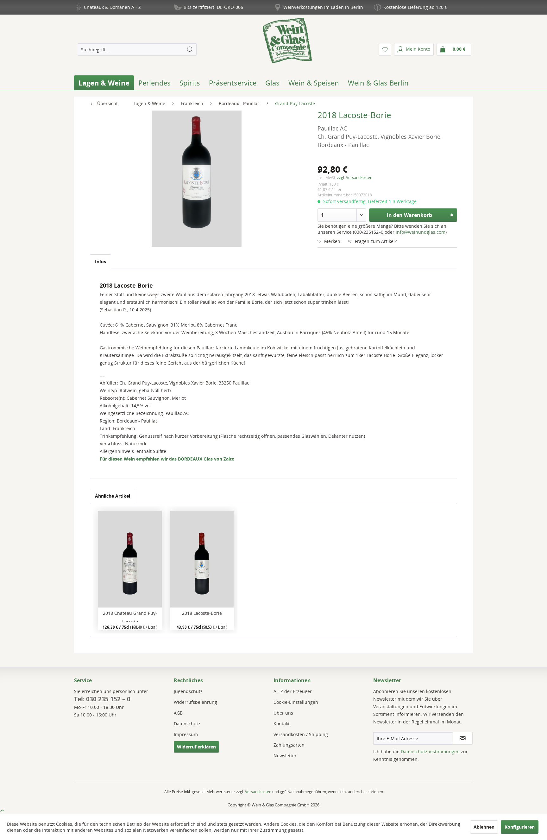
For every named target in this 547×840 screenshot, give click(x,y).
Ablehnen (484, 827)
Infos (100, 261)
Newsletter (285, 756)
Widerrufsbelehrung (195, 702)
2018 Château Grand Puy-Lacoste (130, 616)
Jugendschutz (188, 691)
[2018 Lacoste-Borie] (202, 559)
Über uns (283, 713)
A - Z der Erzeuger (293, 691)
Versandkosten (258, 791)
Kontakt (282, 724)
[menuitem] (137, 49)
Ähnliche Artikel (112, 496)
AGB (178, 713)
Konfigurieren (520, 827)
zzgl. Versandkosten (354, 177)
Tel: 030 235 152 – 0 (102, 699)
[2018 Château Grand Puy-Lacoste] (130, 559)
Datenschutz (187, 724)
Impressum (186, 734)
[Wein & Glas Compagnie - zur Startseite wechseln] (287, 40)
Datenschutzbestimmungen (430, 751)
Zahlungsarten (289, 745)
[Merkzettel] (385, 49)
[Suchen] (190, 49)
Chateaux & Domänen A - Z (112, 7)
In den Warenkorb (409, 215)
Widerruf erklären (196, 747)
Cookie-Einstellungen (296, 702)
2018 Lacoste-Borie (202, 613)
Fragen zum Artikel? (375, 241)
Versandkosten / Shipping (301, 734)
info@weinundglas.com (420, 232)
